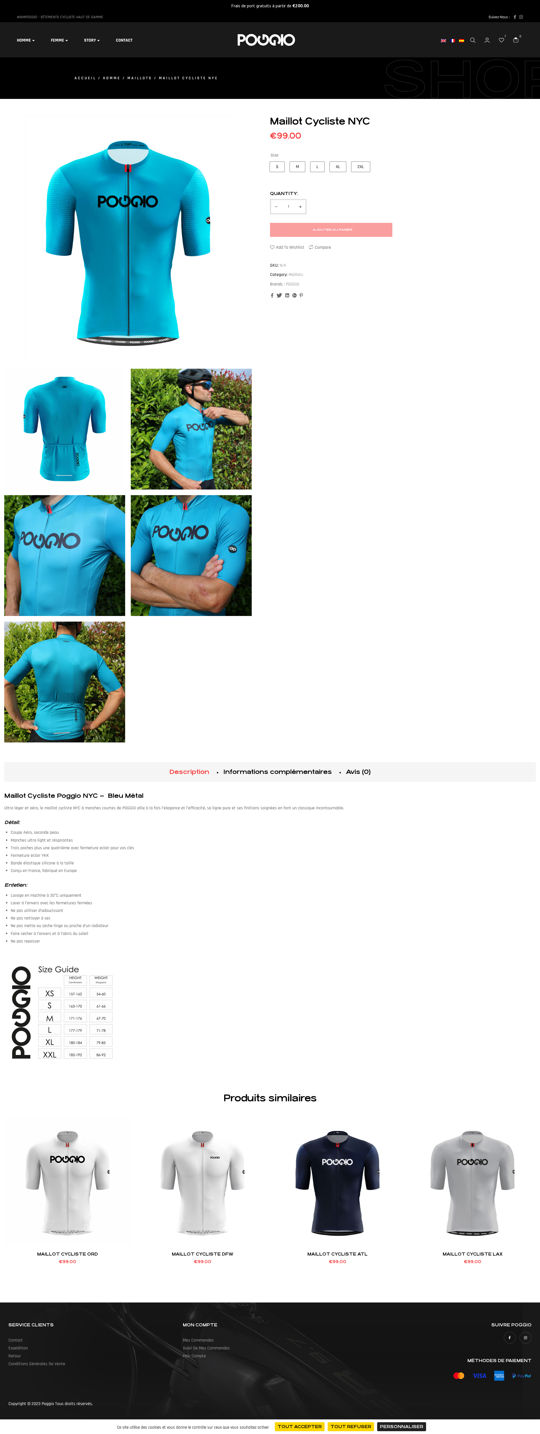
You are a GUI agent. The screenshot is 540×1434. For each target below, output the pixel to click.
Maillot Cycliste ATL (337, 1254)
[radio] (277, 167)
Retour (14, 1356)
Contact (15, 1340)
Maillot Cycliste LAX (473, 1254)
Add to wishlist (290, 247)
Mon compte (194, 1356)
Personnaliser (401, 1426)
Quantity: (284, 193)
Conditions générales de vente (36, 1364)
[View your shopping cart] (515, 39)
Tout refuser (350, 1426)
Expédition (18, 1348)
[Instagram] (521, 17)
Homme (112, 78)
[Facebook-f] (515, 17)
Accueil (85, 78)
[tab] (189, 772)
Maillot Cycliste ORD (67, 1254)
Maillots (139, 78)
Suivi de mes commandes (206, 1348)
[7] (501, 40)
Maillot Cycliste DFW (202, 1254)
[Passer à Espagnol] (463, 40)
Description (189, 771)
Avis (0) (358, 771)
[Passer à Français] (454, 40)
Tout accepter (300, 1426)
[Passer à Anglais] (445, 40)
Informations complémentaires (277, 771)
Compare (323, 247)
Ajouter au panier (332, 230)
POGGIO (292, 284)
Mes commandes (198, 1340)
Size (274, 155)
